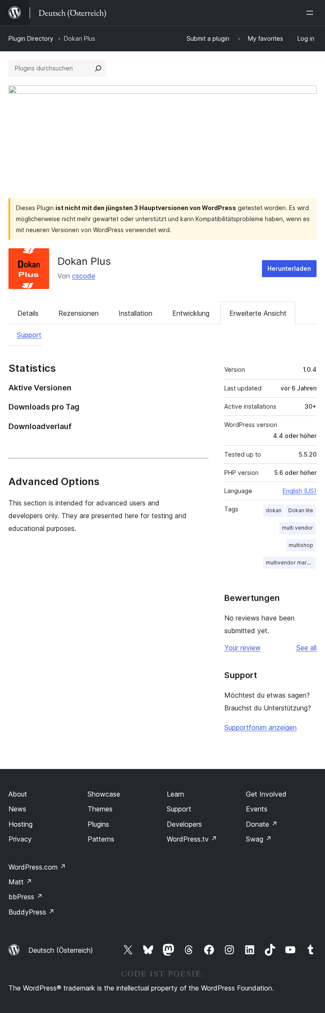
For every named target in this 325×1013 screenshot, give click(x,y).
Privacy (20, 839)
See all (306, 647)
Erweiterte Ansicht (257, 313)
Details (28, 313)
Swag (259, 839)
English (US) (300, 490)
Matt (20, 882)
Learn (175, 794)
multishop (301, 545)
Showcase (104, 794)
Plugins (98, 824)
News (17, 809)
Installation (135, 313)
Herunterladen (289, 268)
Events (256, 809)
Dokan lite (300, 510)
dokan (273, 510)
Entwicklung (190, 313)
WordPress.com (37, 867)
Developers (184, 824)
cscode (83, 276)
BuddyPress (31, 912)
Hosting (20, 824)
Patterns (101, 839)
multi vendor (297, 528)
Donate (262, 824)
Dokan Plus (84, 261)
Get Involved (266, 794)
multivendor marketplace (291, 562)
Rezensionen (78, 313)
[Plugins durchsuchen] (98, 68)
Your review (242, 647)
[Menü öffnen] (311, 12)
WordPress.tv (192, 839)
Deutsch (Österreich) (60, 950)
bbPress (25, 896)
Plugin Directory (30, 38)
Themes (100, 809)
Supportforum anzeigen (260, 727)
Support (29, 335)
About (17, 794)
